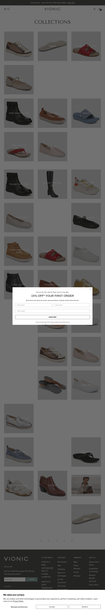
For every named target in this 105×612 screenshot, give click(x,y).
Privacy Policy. (18, 601)
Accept (52, 607)
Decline (85, 607)
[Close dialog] (91, 289)
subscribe (52, 317)
